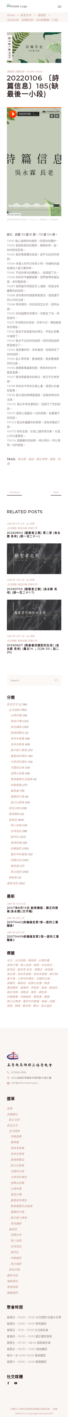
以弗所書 (16, 715)
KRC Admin (36, 71)
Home (11, 15)
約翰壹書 (16, 785)
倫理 (36, 965)
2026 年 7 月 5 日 (16, 579)
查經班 (42, 15)
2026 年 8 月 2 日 (16, 523)
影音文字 (25, 15)
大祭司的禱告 (19, 761)
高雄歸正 (12, 1114)
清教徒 (24, 992)
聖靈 (46, 996)
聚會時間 (12, 1287)
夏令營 (11, 978)
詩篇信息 (19, 71)
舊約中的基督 (19, 854)
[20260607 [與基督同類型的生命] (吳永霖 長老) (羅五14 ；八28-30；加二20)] (34, 615)
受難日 (38, 969)
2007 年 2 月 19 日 (16, 903)
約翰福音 (16, 848)
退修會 (13, 877)
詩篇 (52, 1001)
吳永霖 (22, 459)
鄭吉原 (26, 1006)
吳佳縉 (49, 969)
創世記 (15, 837)
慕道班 (21, 983)
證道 (9, 1006)
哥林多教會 (17, 744)
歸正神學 (41, 459)
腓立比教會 (17, 802)
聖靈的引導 (17, 796)
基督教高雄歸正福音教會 (17, 220)
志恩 (32, 523)
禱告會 (42, 992)
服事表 (24, 987)
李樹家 (35, 987)
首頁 (9, 1108)
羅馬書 (15, 791)
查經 (31, 459)
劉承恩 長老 (24, 969)
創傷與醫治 (17, 732)
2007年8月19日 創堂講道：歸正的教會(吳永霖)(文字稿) (32, 909)
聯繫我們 (12, 1293)
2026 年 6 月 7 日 (16, 636)
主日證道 (11, 528)
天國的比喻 (17, 767)
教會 (46, 983)
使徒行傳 (16, 721)
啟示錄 (53, 974)
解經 (52, 459)
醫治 (35, 1006)
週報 (17, 1006)
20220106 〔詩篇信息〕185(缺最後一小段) (46, 220)
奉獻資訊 (12, 1281)
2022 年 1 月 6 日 (9, 47)
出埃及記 (16, 831)
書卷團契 (14, 814)
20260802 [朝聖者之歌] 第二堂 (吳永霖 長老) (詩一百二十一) (34, 534)
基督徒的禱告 (19, 756)
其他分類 (22, 528)
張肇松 (11, 983)
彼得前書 (16, 842)
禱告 (33, 992)
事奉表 (32, 960)
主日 (9, 960)
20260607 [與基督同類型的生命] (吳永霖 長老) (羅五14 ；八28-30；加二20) (33, 649)
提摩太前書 (17, 773)
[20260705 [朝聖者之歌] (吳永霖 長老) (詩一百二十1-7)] (34, 558)
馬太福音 (16, 871)
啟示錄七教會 (19, 750)
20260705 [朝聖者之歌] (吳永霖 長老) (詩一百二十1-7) (32, 590)
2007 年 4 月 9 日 (15, 932)
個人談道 (16, 825)
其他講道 (16, 727)
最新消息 (12, 883)
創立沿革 (14, 1119)
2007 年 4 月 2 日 (15, 918)
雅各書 (15, 866)
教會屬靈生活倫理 (21, 779)
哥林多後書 (17, 738)
